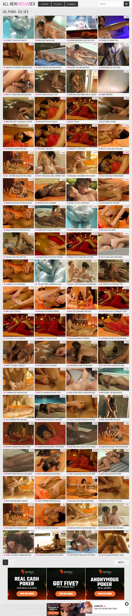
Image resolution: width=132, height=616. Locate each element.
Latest (59, 4)
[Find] (126, 3)
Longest (72, 4)
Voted (45, 4)
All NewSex (19, 3)
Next (121, 562)
